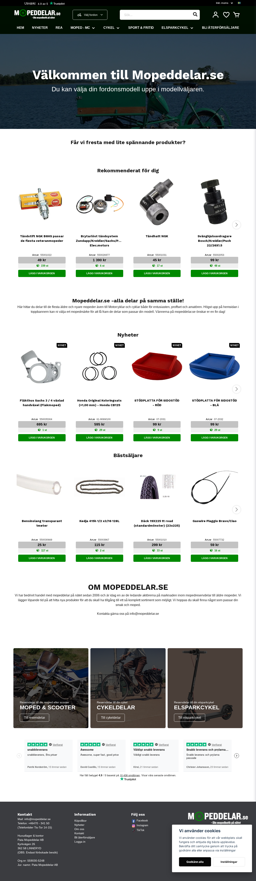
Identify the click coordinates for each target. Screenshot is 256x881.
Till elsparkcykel (189, 717)
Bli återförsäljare (220, 27)
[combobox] (90, 15)
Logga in (79, 841)
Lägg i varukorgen (42, 273)
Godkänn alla (195, 861)
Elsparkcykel (175, 27)
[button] (239, 3)
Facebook (142, 820)
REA (59, 27)
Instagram (142, 825)
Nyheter (40, 27)
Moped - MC (80, 27)
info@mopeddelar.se (144, 613)
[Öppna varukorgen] (236, 15)
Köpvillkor (80, 820)
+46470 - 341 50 (38, 823)
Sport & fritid (141, 27)
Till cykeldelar (111, 717)
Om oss (79, 829)
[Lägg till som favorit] (226, 15)
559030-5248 (35, 860)
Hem (20, 27)
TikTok (140, 830)
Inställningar (229, 861)
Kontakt (79, 833)
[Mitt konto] (215, 15)
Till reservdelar (34, 717)
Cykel (109, 27)
